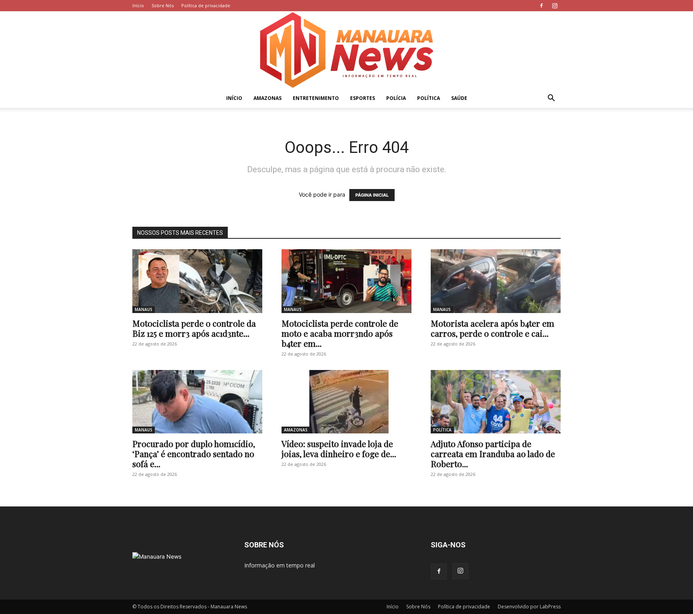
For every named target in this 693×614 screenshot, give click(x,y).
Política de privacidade (205, 5)
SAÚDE (459, 98)
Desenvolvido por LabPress (529, 606)
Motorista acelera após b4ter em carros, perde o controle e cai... (492, 328)
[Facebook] (541, 5)
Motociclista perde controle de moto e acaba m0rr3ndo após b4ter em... (340, 333)
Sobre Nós (163, 5)
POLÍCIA (396, 98)
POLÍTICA (428, 98)
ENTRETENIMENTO (316, 98)
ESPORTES (362, 98)
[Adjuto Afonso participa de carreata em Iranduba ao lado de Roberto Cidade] (496, 402)
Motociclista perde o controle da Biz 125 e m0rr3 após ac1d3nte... (194, 328)
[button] (551, 99)
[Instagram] (555, 5)
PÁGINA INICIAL (372, 195)
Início (138, 5)
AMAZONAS (267, 98)
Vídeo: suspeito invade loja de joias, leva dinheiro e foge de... (339, 448)
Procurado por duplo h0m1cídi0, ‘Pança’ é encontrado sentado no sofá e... (193, 453)
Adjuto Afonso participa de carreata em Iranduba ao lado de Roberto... (493, 453)
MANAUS (143, 309)
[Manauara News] (346, 50)
